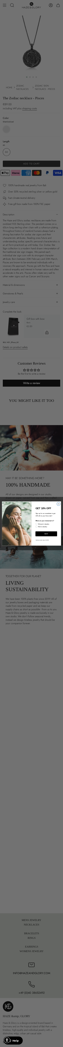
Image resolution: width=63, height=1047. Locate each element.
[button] (7, 1040)
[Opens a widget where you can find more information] (13, 1041)
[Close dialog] (58, 504)
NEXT (46, 534)
